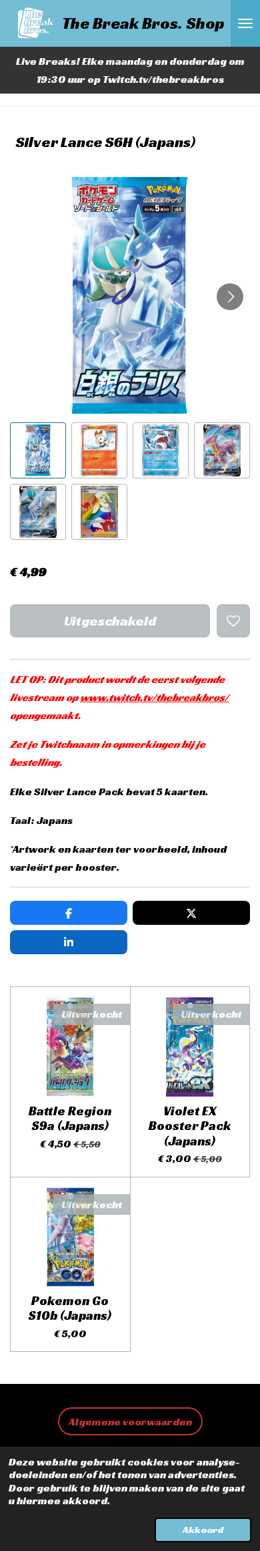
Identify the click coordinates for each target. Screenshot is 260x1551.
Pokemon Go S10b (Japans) (70, 1308)
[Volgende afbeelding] (230, 296)
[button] (38, 450)
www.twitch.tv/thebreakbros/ (154, 697)
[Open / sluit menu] (245, 23)
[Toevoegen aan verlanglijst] (233, 621)
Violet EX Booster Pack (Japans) (190, 1125)
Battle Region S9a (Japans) (70, 1118)
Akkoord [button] (203, 1530)
